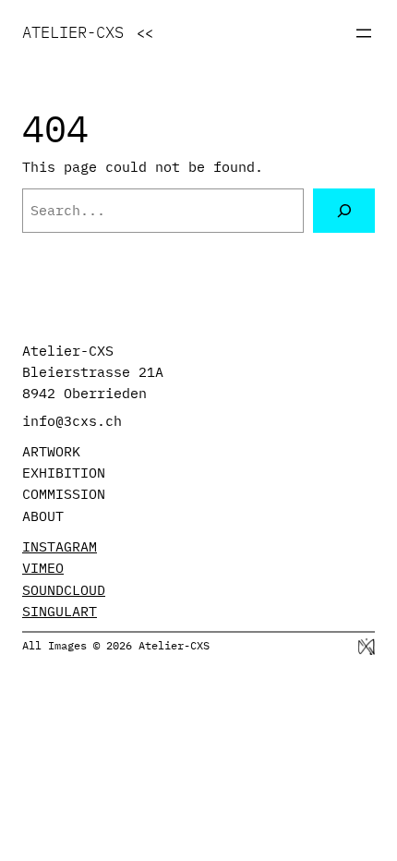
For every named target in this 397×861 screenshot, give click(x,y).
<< (145, 33)
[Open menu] (364, 33)
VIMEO (43, 567)
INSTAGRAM (59, 546)
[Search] (344, 210)
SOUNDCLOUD (63, 590)
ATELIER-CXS (73, 32)
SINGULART (59, 611)
